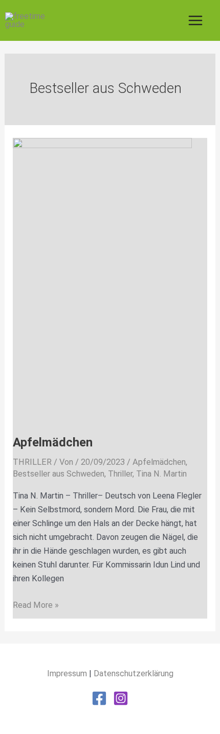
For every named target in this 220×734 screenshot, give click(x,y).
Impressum (67, 673)
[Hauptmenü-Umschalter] (195, 20)
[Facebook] (99, 698)
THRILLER (32, 462)
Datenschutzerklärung (133, 673)
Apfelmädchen (53, 442)
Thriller (120, 474)
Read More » (36, 604)
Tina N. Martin (161, 474)
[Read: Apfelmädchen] (102, 280)
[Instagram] (120, 698)
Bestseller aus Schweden (58, 474)
